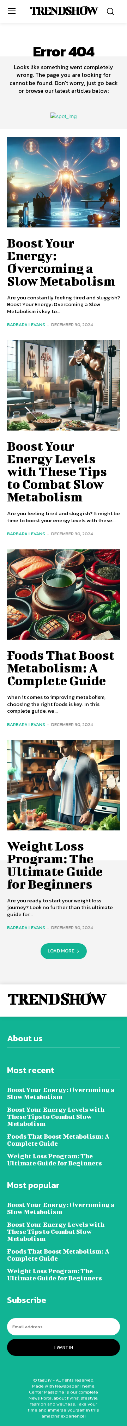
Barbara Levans (26, 324)
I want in (63, 1347)
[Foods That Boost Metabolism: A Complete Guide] (63, 594)
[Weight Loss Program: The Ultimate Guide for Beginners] (63, 785)
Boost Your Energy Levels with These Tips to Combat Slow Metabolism (57, 471)
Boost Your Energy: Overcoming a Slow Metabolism (61, 261)
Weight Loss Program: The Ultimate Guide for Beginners (55, 864)
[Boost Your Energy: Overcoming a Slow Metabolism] (63, 182)
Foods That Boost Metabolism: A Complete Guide (61, 667)
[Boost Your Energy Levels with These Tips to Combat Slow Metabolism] (63, 385)
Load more (61, 951)
